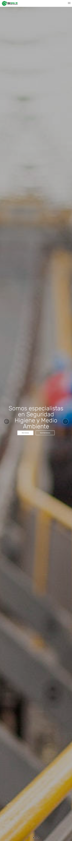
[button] (7, 421)
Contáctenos (45, 433)
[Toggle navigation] (69, 3)
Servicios (25, 433)
